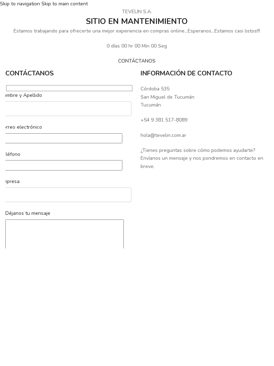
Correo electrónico (21, 127)
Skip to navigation (20, 3)
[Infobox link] (205, 97)
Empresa (10, 181)
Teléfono (10, 154)
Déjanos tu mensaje (27, 213)
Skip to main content (64, 3)
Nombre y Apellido (21, 95)
